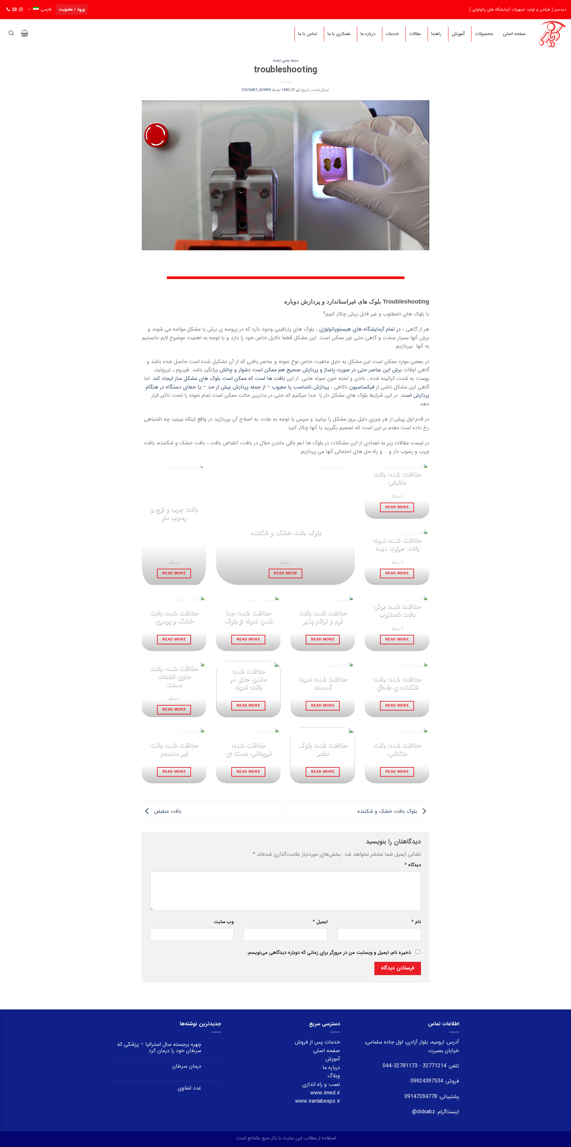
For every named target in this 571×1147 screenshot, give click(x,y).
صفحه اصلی (326, 1050)
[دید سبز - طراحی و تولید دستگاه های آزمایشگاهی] (552, 34)
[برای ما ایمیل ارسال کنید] (15, 9)
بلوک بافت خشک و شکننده (388, 811)
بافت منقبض (166, 811)
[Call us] (8, 9)
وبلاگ (333, 1076)
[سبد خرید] (25, 33)
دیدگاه (412, 865)
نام (416, 922)
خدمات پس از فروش (317, 1042)
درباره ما (331, 1067)
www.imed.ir (325, 1093)
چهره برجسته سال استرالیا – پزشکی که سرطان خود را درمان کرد (159, 1047)
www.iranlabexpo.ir (317, 1101)
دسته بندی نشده (285, 60)
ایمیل (320, 922)
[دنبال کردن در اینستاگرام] (21, 9)
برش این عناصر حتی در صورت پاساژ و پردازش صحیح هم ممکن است (327, 370)
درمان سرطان (186, 1066)
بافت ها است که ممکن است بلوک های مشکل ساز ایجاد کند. (218, 378)
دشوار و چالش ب (234, 370)
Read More (174, 573)
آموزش (332, 1059)
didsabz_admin (256, 90)
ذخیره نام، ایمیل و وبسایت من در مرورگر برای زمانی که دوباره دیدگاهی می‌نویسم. (329, 953)
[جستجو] (11, 33)
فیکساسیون (362, 387)
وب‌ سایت (224, 922)
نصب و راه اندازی (321, 1084)
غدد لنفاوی (189, 1088)
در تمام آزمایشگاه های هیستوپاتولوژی (360, 329)
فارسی (46, 9)
